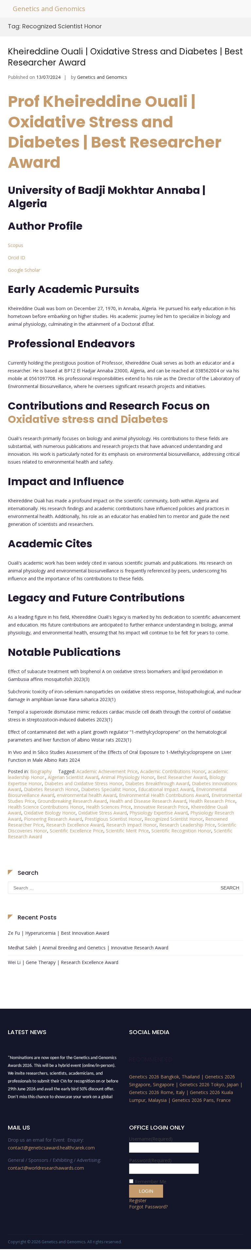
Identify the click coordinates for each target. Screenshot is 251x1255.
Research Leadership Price (187, 825)
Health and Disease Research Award (147, 801)
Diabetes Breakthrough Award (157, 783)
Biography (41, 771)
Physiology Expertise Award (158, 813)
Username (151, 1139)
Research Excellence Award (75, 825)
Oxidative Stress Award (102, 813)
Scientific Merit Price (127, 831)
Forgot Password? (148, 1207)
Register (137, 1200)
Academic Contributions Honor (172, 771)
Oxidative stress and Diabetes (88, 419)
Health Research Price (212, 801)
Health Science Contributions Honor (45, 807)
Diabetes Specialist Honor (108, 789)
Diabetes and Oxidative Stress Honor (83, 783)
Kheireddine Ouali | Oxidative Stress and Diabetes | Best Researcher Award (125, 57)
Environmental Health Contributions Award (164, 795)
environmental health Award (86, 795)
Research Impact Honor (131, 825)
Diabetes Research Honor (51, 789)
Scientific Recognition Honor (181, 831)
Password (150, 1160)
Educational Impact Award (165, 789)
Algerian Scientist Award (73, 777)
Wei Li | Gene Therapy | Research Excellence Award (63, 962)
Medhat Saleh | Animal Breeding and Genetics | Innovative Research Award (88, 948)
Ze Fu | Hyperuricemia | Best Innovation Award (58, 933)
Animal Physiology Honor (127, 777)
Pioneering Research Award (53, 819)
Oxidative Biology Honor (49, 813)
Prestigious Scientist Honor (113, 819)
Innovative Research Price (161, 807)
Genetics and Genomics (49, 8)
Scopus (15, 245)
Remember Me (150, 1181)
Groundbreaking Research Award (72, 801)
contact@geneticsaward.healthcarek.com (51, 1148)
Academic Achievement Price (107, 771)
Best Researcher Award (182, 777)
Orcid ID (16, 257)
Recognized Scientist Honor (173, 819)
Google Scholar (24, 270)
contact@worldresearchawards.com (46, 1168)
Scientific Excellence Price (76, 831)
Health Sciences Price (108, 807)
